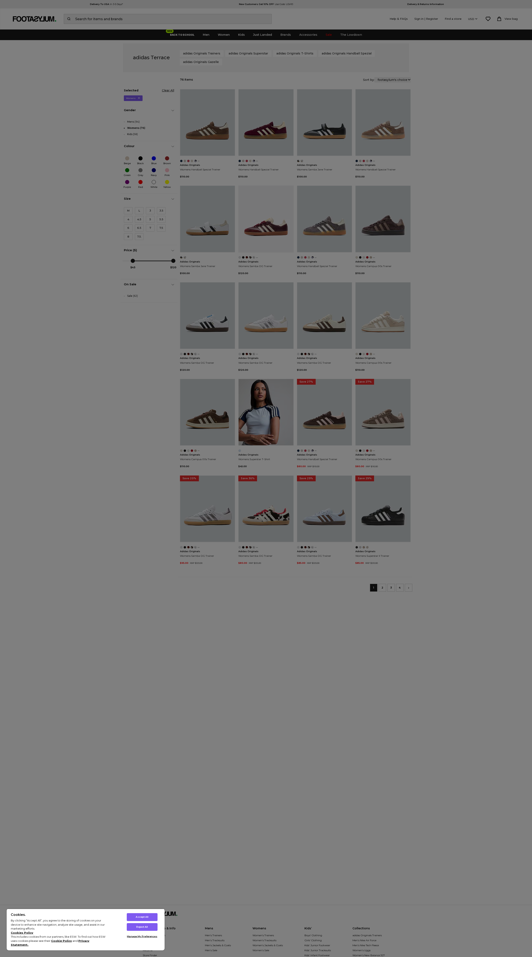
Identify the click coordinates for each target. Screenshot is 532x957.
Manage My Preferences (142, 936)
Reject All (142, 926)
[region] (86, 929)
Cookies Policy (22, 932)
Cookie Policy (61, 940)
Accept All (142, 916)
